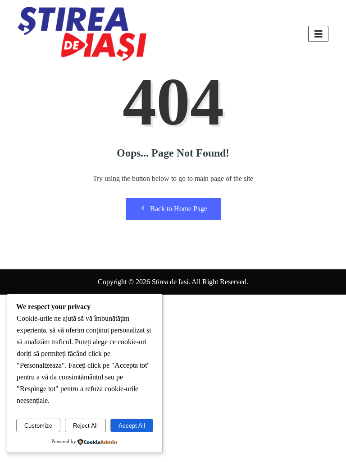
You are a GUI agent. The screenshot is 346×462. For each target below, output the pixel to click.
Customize (38, 425)
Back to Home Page (178, 209)
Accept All (131, 425)
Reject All (85, 425)
